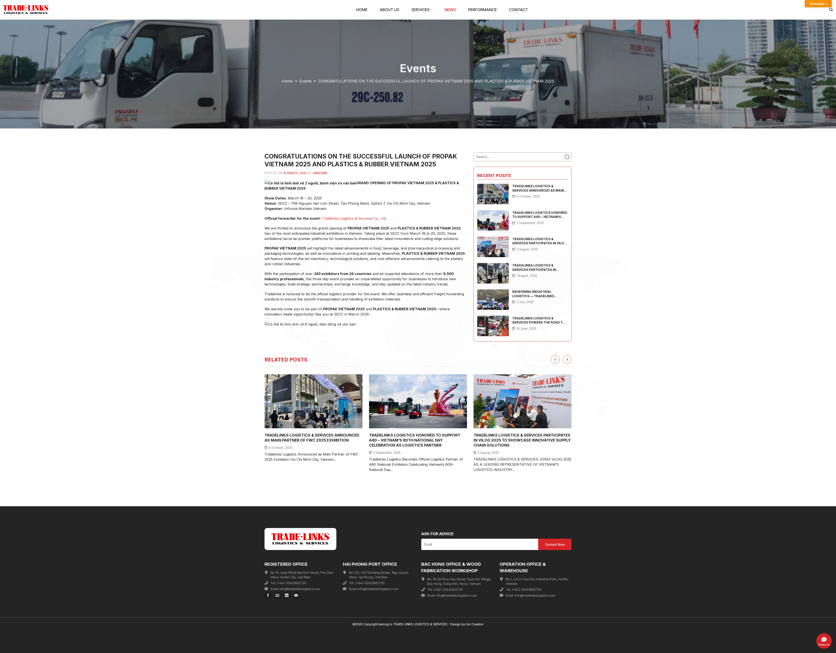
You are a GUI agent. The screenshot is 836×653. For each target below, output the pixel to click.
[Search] (831, 9)
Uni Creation (475, 624)
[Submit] (567, 157)
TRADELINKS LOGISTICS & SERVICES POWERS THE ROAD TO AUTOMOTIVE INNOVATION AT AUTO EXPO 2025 (538, 320)
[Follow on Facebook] (268, 595)
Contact (518, 9)
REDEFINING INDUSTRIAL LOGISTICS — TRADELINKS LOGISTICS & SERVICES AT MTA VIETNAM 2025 (537, 294)
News (450, 9)
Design (455, 624)
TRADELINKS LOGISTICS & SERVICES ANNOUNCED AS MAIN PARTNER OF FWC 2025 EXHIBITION (538, 188)
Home (361, 9)
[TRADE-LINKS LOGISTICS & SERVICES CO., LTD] (25, 9)
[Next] (567, 359)
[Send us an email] (277, 595)
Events (305, 81)
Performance (482, 9)
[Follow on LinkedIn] (286, 595)
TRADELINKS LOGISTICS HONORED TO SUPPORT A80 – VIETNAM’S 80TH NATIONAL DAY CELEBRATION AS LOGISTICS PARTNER (539, 215)
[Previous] (555, 359)
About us (389, 9)
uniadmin (320, 173)
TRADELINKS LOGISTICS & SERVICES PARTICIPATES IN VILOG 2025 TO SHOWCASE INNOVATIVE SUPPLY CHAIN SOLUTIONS (539, 241)
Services (420, 9)
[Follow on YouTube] (296, 595)
